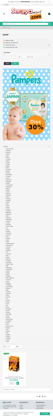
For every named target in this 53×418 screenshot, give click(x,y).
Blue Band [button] (9, 174)
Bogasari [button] (8, 181)
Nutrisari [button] (8, 293)
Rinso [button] (7, 157)
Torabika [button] (8, 260)
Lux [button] (7, 252)
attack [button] (8, 272)
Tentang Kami (40, 406)
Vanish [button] (8, 190)
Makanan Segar (9, 40)
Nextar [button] (8, 310)
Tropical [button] (8, 176)
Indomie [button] (8, 152)
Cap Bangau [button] (9, 286)
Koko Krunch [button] (9, 326)
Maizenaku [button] (9, 267)
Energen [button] (8, 200)
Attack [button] (8, 154)
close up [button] (8, 221)
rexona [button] (8, 271)
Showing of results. (9, 389)
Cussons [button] (8, 159)
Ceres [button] (7, 205)
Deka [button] (7, 295)
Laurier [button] (8, 173)
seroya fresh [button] (9, 226)
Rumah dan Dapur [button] (10, 45)
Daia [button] (7, 155)
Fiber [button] (7, 307)
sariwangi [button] (9, 262)
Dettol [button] (8, 161)
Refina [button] (8, 188)
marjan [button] (8, 248)
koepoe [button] (8, 231)
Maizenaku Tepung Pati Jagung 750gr (14, 378)
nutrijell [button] (8, 247)
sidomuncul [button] (9, 245)
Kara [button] (7, 236)
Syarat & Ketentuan (41, 405)
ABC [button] (7, 266)
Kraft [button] (7, 240)
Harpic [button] (8, 202)
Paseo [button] (7, 207)
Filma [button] (7, 229)
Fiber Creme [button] (9, 264)
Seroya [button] (8, 162)
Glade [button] (7, 340)
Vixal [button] (7, 341)
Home (4, 27)
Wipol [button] (7, 166)
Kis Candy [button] (9, 314)
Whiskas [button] (8, 198)
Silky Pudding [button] (10, 278)
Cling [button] (7, 281)
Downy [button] (8, 222)
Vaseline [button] (8, 276)
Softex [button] (8, 183)
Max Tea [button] (8, 259)
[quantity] (15, 382)
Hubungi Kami (40, 408)
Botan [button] (8, 274)
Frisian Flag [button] (9, 185)
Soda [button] (7, 303)
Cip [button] (7, 298)
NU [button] (7, 305)
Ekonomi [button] (8, 195)
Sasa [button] (7, 290)
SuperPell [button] (8, 321)
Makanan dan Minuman (11, 42)
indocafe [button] (8, 233)
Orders (21, 408)
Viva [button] (7, 329)
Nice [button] (7, 333)
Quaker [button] (8, 334)
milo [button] (7, 324)
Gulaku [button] (8, 164)
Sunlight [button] (8, 169)
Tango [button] (8, 315)
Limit (17, 346)
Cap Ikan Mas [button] (9, 148)
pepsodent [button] (9, 219)
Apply (15, 63)
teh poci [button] (8, 235)
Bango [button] (8, 171)
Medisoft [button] (8, 212)
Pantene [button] (8, 150)
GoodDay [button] (8, 284)
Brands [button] (6, 146)
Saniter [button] (8, 327)
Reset (7, 63)
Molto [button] (7, 167)
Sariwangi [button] (9, 186)
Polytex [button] (8, 238)
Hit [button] (7, 228)
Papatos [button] (8, 193)
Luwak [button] (8, 300)
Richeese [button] (8, 309)
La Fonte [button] (8, 253)
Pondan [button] (8, 291)
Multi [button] (7, 216)
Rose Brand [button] (9, 319)
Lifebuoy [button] (8, 250)
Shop (21, 406)
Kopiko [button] (8, 312)
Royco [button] (8, 197)
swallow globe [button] (10, 243)
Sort (5, 346)
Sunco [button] (8, 178)
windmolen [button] (9, 269)
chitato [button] (8, 336)
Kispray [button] (8, 209)
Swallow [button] (8, 210)
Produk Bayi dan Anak (11, 47)
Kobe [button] (7, 241)
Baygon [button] (8, 283)
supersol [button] (8, 217)
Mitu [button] (7, 255)
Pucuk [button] (8, 322)
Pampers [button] (8, 224)
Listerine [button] (8, 279)
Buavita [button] (8, 288)
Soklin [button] (8, 192)
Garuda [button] (8, 297)
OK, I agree (45, 413)
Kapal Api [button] (8, 179)
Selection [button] (8, 214)
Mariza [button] (8, 331)
